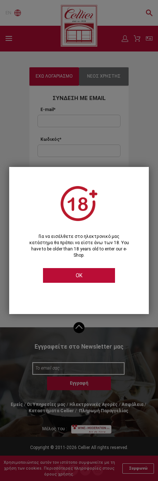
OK (79, 275)
